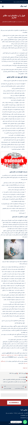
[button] (1, 2)
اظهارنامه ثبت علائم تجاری (20, 379)
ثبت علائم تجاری (11, 382)
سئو (13, 423)
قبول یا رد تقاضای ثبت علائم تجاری (14, 16)
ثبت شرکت (16, 355)
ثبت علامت (5, 382)
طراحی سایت (17, 423)
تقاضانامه (13, 379)
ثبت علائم (17, 382)
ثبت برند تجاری (10, 355)
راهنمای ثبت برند (19, 21)
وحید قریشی (11, 423)
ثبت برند (21, 382)
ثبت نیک (23, 6)
